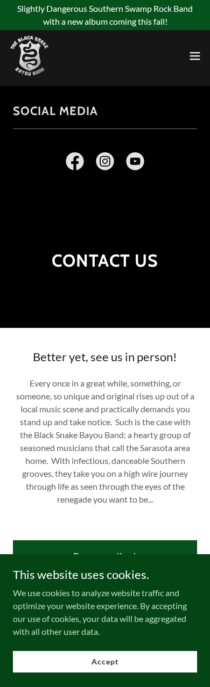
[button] (195, 56)
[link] (30, 55)
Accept (105, 661)
